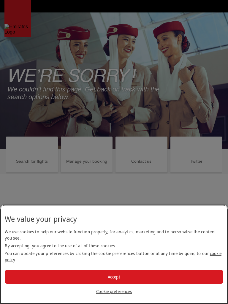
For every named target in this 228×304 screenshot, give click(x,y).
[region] (114, 254)
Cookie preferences (114, 291)
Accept (114, 277)
